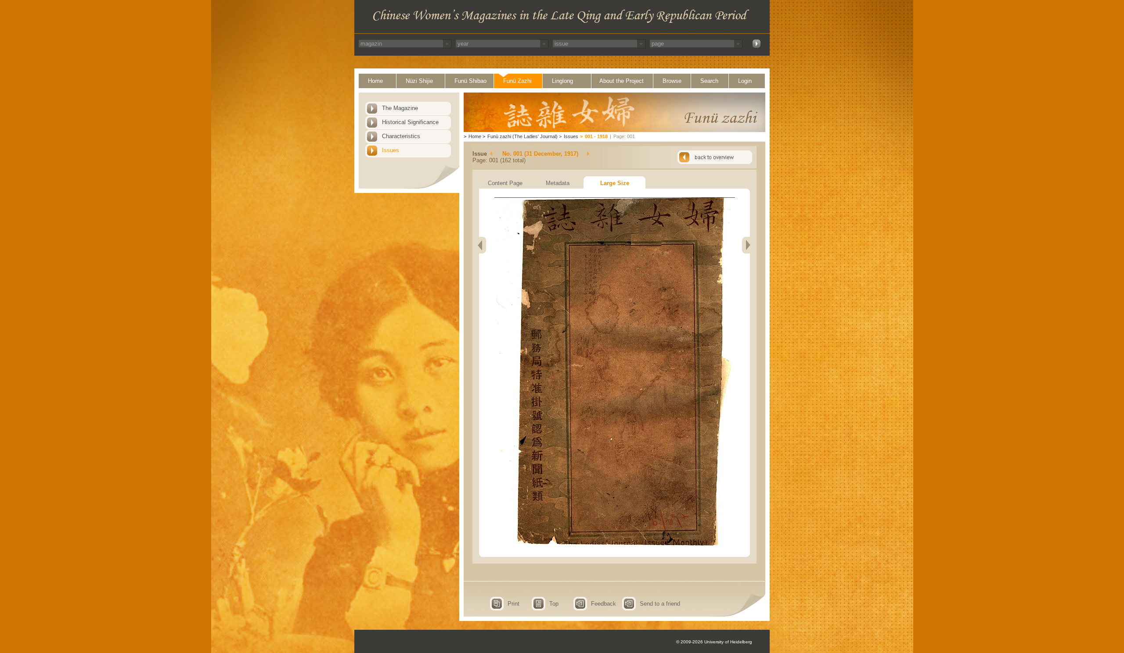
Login (745, 81)
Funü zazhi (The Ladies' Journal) (522, 136)
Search (709, 81)
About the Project (621, 81)
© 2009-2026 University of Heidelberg (714, 641)
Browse (672, 81)
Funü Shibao (470, 81)
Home (375, 81)
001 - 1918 (596, 136)
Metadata (557, 183)
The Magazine (400, 108)
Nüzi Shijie (419, 81)
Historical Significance (410, 122)
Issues (390, 150)
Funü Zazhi (517, 81)
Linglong (562, 81)
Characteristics (401, 136)
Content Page (505, 183)
